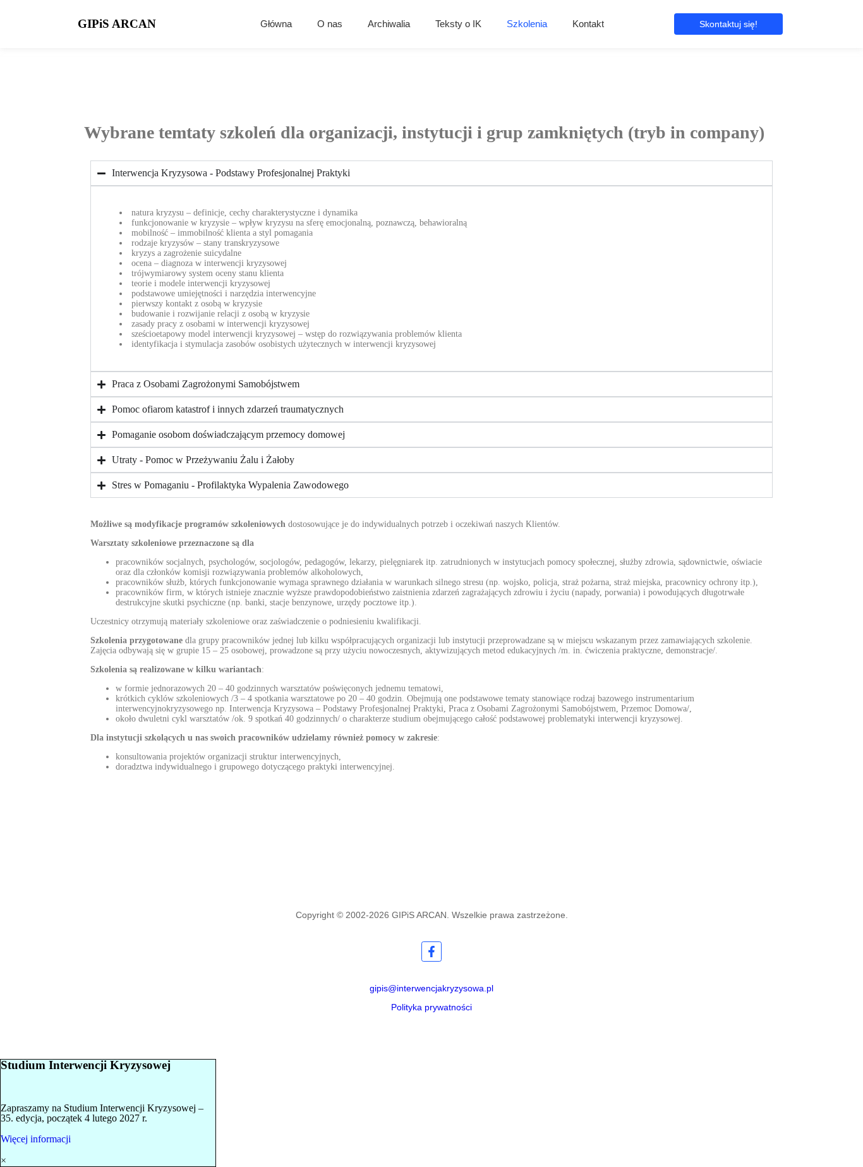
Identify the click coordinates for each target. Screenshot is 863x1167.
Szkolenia (527, 23)
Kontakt (588, 23)
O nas (329, 23)
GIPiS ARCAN (117, 23)
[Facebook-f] (431, 951)
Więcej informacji (36, 1139)
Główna (276, 23)
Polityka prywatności (431, 1007)
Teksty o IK (458, 23)
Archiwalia (389, 23)
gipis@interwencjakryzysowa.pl (431, 988)
